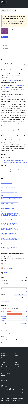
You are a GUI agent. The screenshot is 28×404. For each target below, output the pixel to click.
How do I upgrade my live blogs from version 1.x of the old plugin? (9, 191)
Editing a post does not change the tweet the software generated (9, 229)
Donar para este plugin (6, 342)
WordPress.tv (5, 369)
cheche (6, 272)
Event (20, 294)
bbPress (4, 378)
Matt (3, 375)
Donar (17, 366)
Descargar (4, 36)
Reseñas (5, 45)
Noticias (3, 353)
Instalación (5, 48)
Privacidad (3, 358)
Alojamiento (4, 355)
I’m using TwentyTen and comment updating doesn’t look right (9, 202)
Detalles (5, 41)
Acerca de (3, 351)
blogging (16, 294)
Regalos (17, 369)
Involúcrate (17, 362)
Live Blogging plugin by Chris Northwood (13, 160)
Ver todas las (23, 323)
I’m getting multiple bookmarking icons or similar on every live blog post (10, 239)
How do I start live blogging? (8, 187)
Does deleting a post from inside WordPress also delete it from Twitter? (10, 224)
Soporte (5, 55)
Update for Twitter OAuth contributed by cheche (15, 162)
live (22, 297)
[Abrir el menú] (26, 2)
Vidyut (12, 32)
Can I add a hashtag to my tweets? (9, 243)
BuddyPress (4, 380)
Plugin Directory (4, 5)
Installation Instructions (6, 183)
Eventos (17, 364)
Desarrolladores (5, 366)
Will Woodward (13, 80)
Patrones (17, 358)
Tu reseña (3, 323)
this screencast (8, 96)
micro (25, 297)
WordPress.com (5, 373)
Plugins (16, 355)
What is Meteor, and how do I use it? (10, 219)
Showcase (17, 351)
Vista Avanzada (5, 301)
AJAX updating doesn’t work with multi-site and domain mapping (9, 248)
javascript (24, 294)
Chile (5, 386)
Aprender (3, 362)
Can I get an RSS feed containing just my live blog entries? (9, 234)
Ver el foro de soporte (6, 333)
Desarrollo (5, 52)
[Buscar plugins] (15, 10)
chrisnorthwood (8, 268)
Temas (16, 353)
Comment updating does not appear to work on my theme (8, 207)
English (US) (24, 291)
